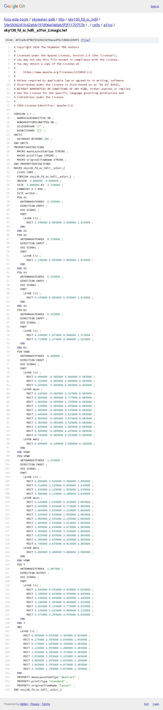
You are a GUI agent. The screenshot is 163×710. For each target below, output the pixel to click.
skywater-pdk (43, 19)
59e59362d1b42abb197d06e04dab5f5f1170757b (44, 24)
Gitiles (24, 704)
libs (61, 19)
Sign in (155, 6)
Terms (46, 704)
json (156, 704)
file (85, 40)
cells (96, 24)
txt (146, 704)
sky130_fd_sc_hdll (83, 19)
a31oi (108, 24)
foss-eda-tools (16, 19)
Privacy (34, 704)
